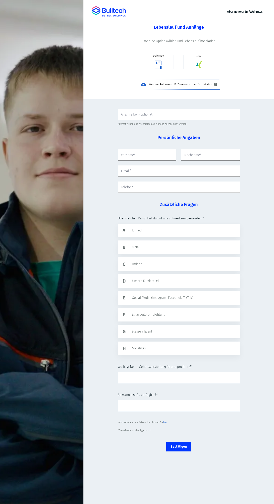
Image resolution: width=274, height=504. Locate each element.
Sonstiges (139, 348)
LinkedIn (138, 230)
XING (135, 247)
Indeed (137, 264)
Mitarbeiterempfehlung (148, 314)
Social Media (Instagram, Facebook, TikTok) (162, 298)
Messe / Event (142, 331)
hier (165, 422)
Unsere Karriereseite (146, 281)
